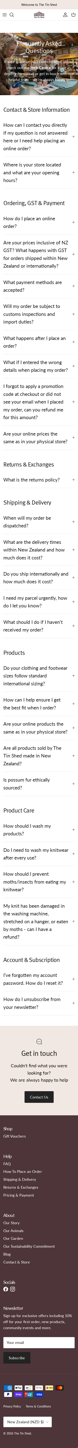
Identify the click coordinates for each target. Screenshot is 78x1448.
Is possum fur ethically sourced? (26, 783)
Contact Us (39, 1097)
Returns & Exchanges (20, 1187)
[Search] (13, 14)
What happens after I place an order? (34, 342)
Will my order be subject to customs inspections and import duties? (31, 314)
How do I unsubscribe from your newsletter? (32, 1003)
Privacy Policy (12, 1406)
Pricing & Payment (18, 1195)
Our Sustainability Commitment (29, 1246)
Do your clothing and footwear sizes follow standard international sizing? (35, 675)
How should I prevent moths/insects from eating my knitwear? (34, 881)
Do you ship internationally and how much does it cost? (35, 577)
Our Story (11, 1222)
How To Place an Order (22, 1171)
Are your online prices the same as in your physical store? (35, 437)
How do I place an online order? (29, 222)
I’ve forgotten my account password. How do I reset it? (33, 979)
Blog (7, 1254)
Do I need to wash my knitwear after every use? (35, 854)
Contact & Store (16, 1262)
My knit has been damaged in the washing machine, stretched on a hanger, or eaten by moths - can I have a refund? (35, 921)
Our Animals (13, 1230)
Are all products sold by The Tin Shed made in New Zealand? (32, 755)
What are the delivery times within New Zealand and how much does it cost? (34, 549)
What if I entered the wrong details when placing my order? (35, 366)
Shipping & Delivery (19, 1179)
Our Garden (13, 1238)
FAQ (7, 1163)
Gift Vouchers (14, 1136)
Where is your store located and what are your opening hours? (32, 172)
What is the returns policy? (31, 480)
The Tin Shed (22, 1433)
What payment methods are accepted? (32, 286)
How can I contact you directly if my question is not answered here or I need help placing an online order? (35, 136)
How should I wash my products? (27, 829)
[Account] (64, 14)
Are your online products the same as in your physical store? (35, 727)
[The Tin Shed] (39, 14)
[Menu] (4, 14)
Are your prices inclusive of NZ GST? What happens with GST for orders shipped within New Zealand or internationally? (35, 254)
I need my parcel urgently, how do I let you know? (35, 601)
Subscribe (17, 1358)
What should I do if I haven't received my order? (33, 626)
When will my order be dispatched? (27, 521)
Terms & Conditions (38, 1406)
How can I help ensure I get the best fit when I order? (32, 703)
